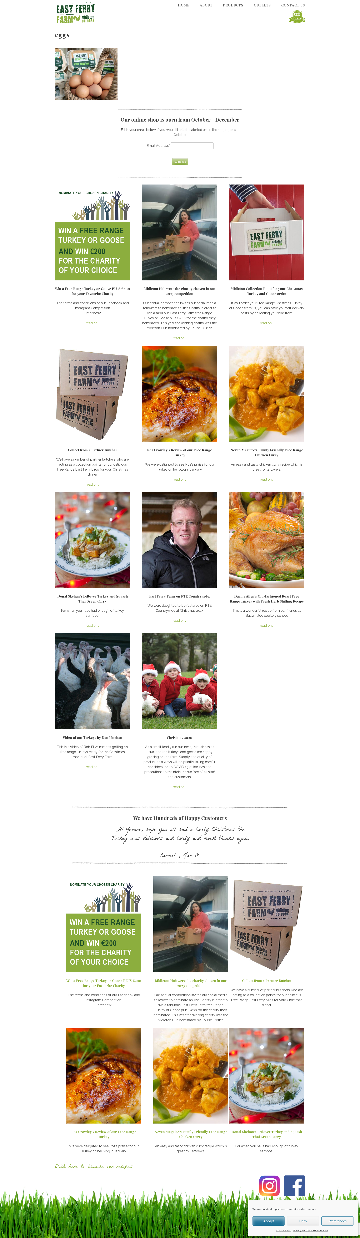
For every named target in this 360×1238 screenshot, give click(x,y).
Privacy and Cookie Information (310, 1230)
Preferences (337, 1221)
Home (183, 5)
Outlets (262, 5)
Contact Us (293, 5)
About (206, 5)
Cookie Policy (283, 1230)
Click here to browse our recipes (93, 1167)
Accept (268, 1221)
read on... (92, 323)
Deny (303, 1221)
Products (233, 5)
